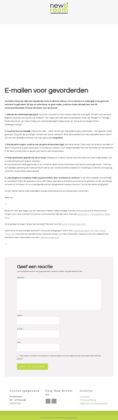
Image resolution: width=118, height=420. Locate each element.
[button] (102, 19)
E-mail (20, 329)
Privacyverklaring (88, 400)
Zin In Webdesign (70, 417)
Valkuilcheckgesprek (49, 237)
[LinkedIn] (54, 401)
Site (19, 342)
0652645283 (15, 403)
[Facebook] (48, 401)
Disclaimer (85, 397)
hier (60, 234)
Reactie (21, 277)
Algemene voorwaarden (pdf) (94, 403)
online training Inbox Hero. (74, 224)
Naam (20, 315)
